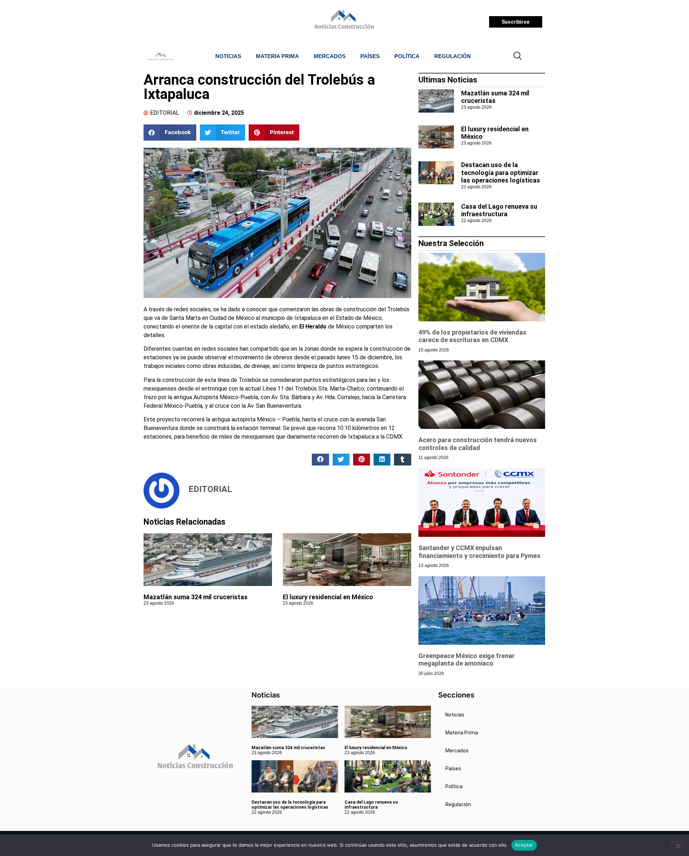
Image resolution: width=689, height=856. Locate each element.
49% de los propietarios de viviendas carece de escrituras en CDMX (472, 336)
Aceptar (524, 845)
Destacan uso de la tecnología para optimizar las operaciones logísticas (500, 172)
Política (407, 56)
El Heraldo (313, 326)
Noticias (228, 56)
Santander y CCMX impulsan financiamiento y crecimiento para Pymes (479, 551)
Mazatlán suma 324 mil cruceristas (196, 597)
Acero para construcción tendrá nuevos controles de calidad (477, 443)
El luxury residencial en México (328, 597)
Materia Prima (277, 56)
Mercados (330, 56)
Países (370, 56)
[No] (677, 845)
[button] (518, 56)
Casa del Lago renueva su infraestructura (499, 210)
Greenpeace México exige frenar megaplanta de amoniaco (466, 659)
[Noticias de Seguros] (343, 22)
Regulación (452, 56)
